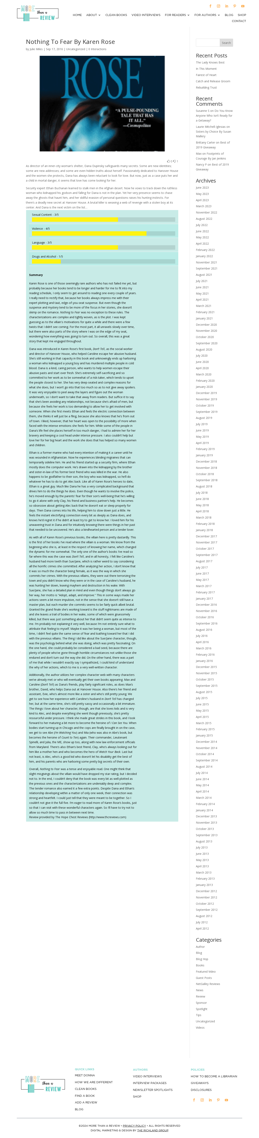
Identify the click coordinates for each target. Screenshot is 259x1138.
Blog (229, 15)
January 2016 (204, 661)
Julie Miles (36, 49)
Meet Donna (85, 1075)
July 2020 (202, 355)
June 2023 (202, 187)
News (199, 990)
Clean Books (116, 15)
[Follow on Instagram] (218, 6)
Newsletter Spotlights (153, 1090)
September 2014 (207, 760)
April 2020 (202, 368)
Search (226, 43)
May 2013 (202, 860)
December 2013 (206, 816)
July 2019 (202, 424)
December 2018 (206, 461)
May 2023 (202, 194)
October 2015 (205, 679)
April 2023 (202, 200)
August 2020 (204, 349)
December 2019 (206, 393)
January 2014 (204, 810)
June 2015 (202, 704)
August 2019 (204, 418)
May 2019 (202, 437)
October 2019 (205, 405)
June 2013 (202, 854)
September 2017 (207, 555)
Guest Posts (204, 978)
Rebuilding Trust (206, 87)
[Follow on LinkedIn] (226, 6)
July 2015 (202, 698)
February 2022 (205, 250)
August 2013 (204, 841)
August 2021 (204, 275)
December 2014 (206, 742)
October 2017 (205, 549)
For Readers (175, 15)
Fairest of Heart (206, 75)
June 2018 (202, 499)
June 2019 (202, 430)
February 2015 (205, 729)
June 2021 (202, 287)
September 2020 (207, 343)
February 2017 (205, 592)
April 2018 (202, 511)
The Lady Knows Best (210, 62)
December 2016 (206, 605)
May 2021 (202, 293)
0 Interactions (97, 49)
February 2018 (205, 524)
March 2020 (203, 374)
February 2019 (205, 449)
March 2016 (203, 648)
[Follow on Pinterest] (234, 6)
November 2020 (206, 331)
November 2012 (206, 897)
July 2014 (202, 773)
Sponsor (201, 1003)
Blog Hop (202, 959)
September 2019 (207, 412)
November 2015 (206, 673)
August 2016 (204, 630)
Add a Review (86, 1102)
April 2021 (202, 299)
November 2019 (206, 399)
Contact (239, 21)
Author (200, 947)
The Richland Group (153, 1130)
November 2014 (206, 748)
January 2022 (204, 256)
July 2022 (202, 225)
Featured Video (206, 971)
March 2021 (203, 306)
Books (200, 965)
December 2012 (206, 891)
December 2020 (206, 325)
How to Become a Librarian (214, 1076)
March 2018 (203, 517)
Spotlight (201, 1009)
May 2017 (202, 580)
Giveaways (200, 1083)
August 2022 (204, 219)
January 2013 (204, 885)
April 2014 (202, 791)
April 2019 (202, 443)
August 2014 (204, 766)
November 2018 (206, 468)
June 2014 (202, 779)
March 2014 (203, 798)
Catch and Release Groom (213, 81)
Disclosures (201, 1090)
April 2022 (202, 243)
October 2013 (205, 829)
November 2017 (206, 542)
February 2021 (205, 312)
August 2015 (204, 692)
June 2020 (202, 362)
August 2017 (204, 561)
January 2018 (204, 530)
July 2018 (202, 493)
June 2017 (202, 573)
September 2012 (207, 910)
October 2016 (205, 617)
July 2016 (202, 636)
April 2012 (202, 928)
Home (77, 15)
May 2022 (202, 237)
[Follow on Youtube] (243, 6)
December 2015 (206, 667)
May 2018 (202, 505)
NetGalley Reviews (208, 984)
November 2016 (206, 611)
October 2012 (205, 904)
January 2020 (204, 387)
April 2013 (202, 866)
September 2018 (207, 480)
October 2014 (205, 754)
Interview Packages (150, 1083)
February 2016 (205, 654)
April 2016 (202, 642)
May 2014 (202, 785)
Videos (200, 1027)
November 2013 (206, 822)
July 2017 (202, 567)
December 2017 (206, 536)
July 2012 (202, 922)
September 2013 (207, 835)
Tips (198, 1015)
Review (200, 996)
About (91, 15)
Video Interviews (146, 15)
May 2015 (202, 710)
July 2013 (202, 847)
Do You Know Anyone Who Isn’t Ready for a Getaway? (214, 115)
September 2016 (207, 623)
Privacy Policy (134, 1125)
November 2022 (206, 212)
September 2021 (207, 268)
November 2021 (206, 262)
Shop (242, 15)
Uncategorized (205, 1021)
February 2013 (205, 878)
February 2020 (205, 381)
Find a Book (85, 1095)
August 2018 (204, 486)
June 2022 (202, 231)
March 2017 (203, 586)
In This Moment (206, 69)
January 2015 (204, 735)
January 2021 (204, 318)
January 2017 (204, 598)
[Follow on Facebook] (210, 6)
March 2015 (203, 723)
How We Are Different (94, 1082)
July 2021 (202, 281)
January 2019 (204, 455)
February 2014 (205, 804)
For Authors (205, 15)
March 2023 (203, 206)
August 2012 (204, 916)
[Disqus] (102, 881)
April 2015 (202, 717)
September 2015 (207, 686)
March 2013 (203, 872)
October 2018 (205, 474)
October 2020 (205, 337)
